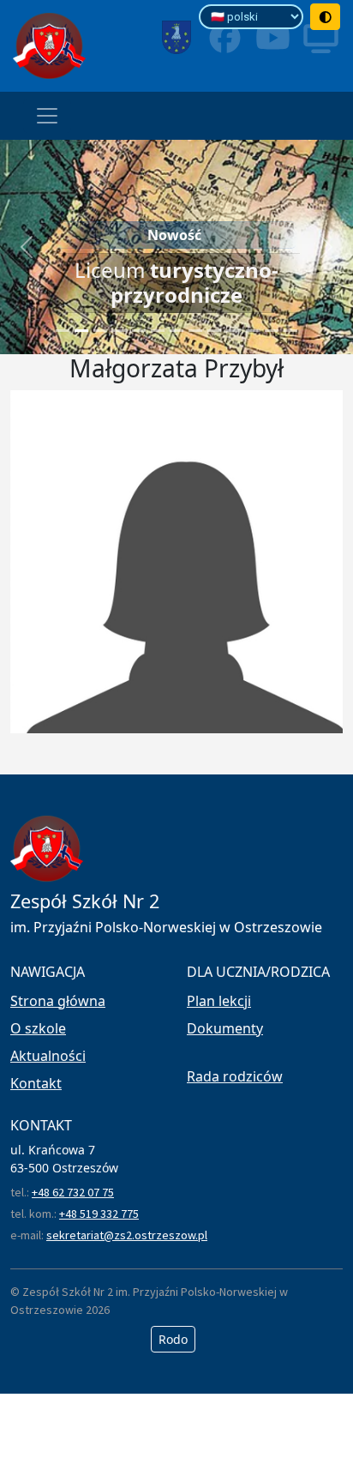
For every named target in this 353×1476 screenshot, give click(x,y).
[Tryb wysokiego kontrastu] (325, 16)
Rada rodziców (235, 1076)
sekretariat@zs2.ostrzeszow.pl (126, 1235)
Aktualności (48, 1055)
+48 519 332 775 (99, 1213)
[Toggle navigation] (47, 116)
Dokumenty (225, 1028)
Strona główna (57, 1000)
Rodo (173, 1339)
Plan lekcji (219, 1000)
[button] (26, 247)
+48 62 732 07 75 (73, 1192)
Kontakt (36, 1083)
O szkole (38, 1028)
